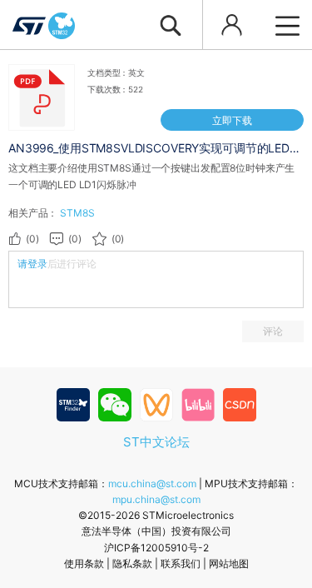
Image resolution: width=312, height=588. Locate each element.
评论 (273, 331)
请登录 (32, 263)
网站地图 (229, 563)
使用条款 (84, 563)
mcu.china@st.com (152, 483)
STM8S (77, 213)
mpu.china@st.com (156, 499)
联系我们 (181, 563)
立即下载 (232, 120)
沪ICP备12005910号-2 (156, 547)
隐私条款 (132, 563)
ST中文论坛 (156, 442)
